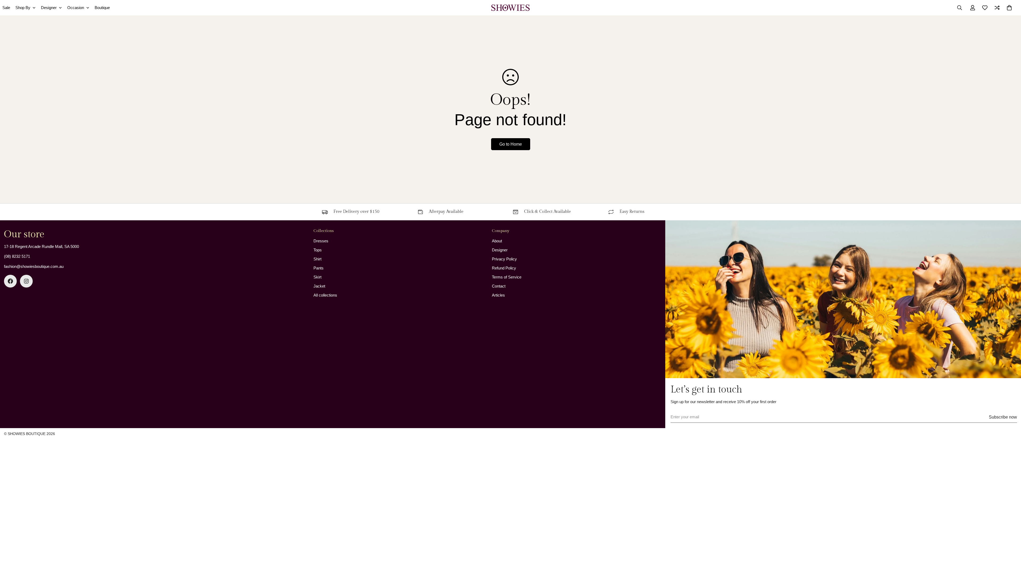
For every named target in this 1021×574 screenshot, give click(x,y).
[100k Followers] (26, 281)
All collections (325, 295)
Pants (318, 268)
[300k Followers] (10, 281)
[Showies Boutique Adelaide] (510, 8)
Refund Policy (504, 268)
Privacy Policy (504, 259)
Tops (317, 250)
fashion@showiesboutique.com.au (34, 266)
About (497, 241)
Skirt (317, 277)
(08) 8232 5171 (17, 256)
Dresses (320, 241)
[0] (1009, 8)
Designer (500, 250)
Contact (498, 286)
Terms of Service (506, 277)
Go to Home (510, 144)
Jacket (319, 286)
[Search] (959, 8)
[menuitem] (25, 8)
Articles (498, 295)
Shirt (317, 259)
